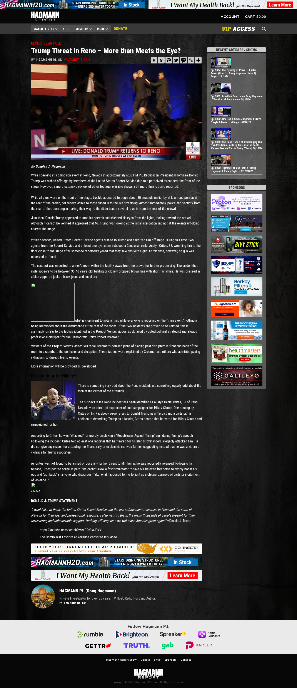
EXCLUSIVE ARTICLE (46, 43)
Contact (186, 659)
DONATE (120, 28)
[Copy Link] (191, 60)
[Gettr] (154, 60)
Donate (145, 659)
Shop (66, 29)
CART (250, 16)
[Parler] (168, 60)
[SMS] (183, 60)
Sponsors (171, 659)
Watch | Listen (44, 29)
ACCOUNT (230, 16)
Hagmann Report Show (121, 659)
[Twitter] (176, 60)
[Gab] (161, 60)
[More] (198, 60)
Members (81, 29)
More (101, 29)
